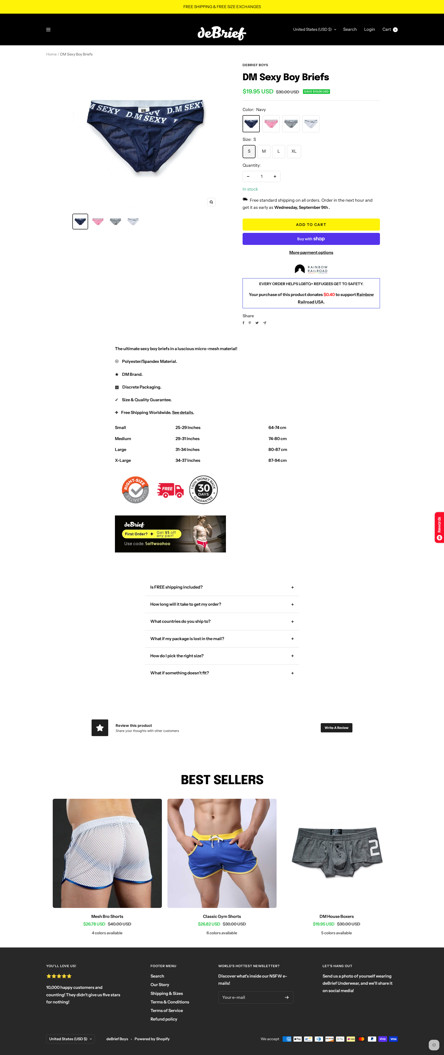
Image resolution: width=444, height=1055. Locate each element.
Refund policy (164, 1019)
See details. (183, 412)
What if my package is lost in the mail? (187, 638)
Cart (389, 29)
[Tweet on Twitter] (257, 322)
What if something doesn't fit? (179, 673)
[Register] (287, 997)
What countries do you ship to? (180, 621)
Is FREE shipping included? (176, 587)
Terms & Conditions (170, 1002)
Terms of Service (167, 1010)
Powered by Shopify (152, 1038)
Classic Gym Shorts (222, 916)
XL (294, 151)
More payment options (311, 252)
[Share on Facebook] (243, 322)
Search (350, 29)
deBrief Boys (255, 65)
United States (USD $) (312, 29)
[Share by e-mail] (264, 322)
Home (51, 54)
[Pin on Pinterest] (250, 322)
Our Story (160, 984)
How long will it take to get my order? (185, 604)
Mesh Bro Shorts (107, 916)
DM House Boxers (337, 916)
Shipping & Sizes (167, 993)
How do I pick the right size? (177, 655)
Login (369, 29)
